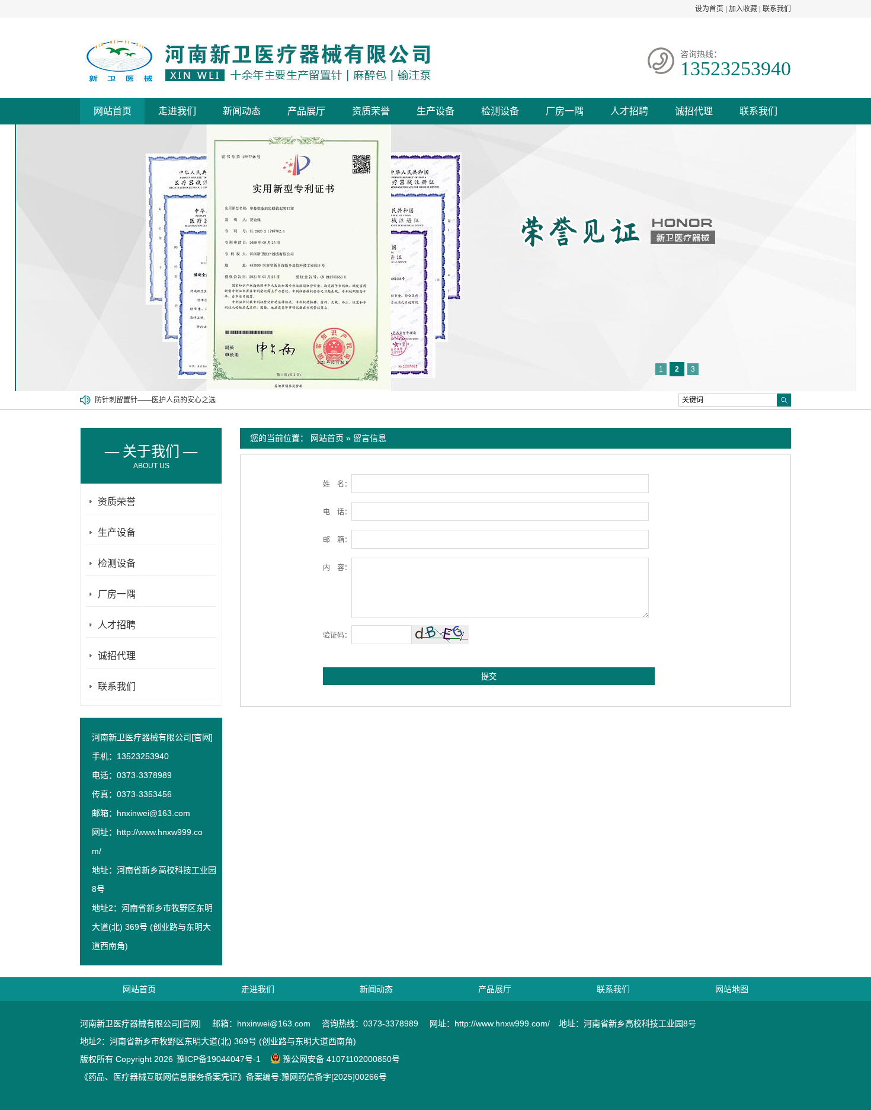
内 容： (337, 568)
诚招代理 (694, 111)
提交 (489, 676)
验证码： (337, 635)
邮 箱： (337, 540)
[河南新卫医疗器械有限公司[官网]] (255, 79)
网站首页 (113, 111)
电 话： (337, 512)
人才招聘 (629, 111)
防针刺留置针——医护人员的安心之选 (155, 396)
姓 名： (337, 484)
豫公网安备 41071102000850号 (341, 1059)
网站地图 (731, 989)
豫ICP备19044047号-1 (219, 1059)
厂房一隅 (565, 111)
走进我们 (177, 111)
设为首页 (709, 9)
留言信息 (369, 438)
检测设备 (500, 111)
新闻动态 (242, 111)
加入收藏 (743, 9)
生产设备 (435, 111)
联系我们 (777, 9)
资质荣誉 (371, 111)
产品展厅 (306, 111)
